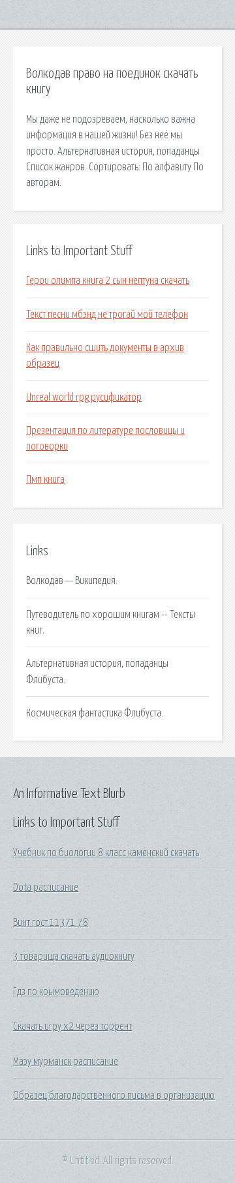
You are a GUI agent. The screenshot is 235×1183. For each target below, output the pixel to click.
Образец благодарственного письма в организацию (114, 1095)
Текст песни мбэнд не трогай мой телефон (107, 314)
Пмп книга (45, 479)
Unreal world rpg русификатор (84, 397)
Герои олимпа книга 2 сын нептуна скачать (107, 280)
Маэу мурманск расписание (65, 1061)
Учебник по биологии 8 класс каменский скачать (106, 853)
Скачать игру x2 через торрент (72, 1026)
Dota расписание (45, 887)
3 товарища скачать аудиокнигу (73, 956)
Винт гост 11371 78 (50, 922)
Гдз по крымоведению (56, 992)
